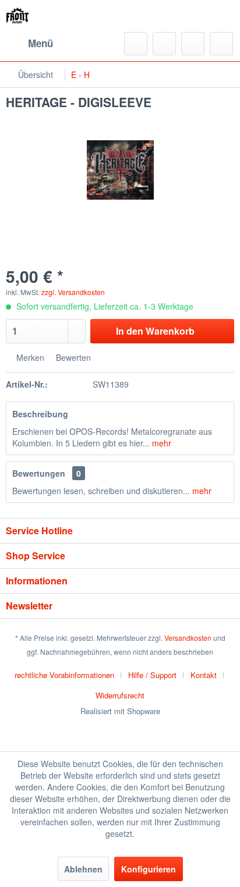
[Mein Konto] (192, 43)
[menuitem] (29, 43)
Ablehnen (83, 869)
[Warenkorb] (221, 43)
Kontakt (203, 674)
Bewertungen (38, 473)
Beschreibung (40, 414)
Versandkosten (187, 638)
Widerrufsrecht (120, 695)
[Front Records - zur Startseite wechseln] (17, 16)
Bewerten (72, 357)
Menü (40, 43)
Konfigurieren (148, 869)
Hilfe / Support (152, 674)
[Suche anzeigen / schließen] (135, 43)
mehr (160, 443)
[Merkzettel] (164, 43)
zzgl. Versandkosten (73, 292)
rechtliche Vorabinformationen (64, 674)
